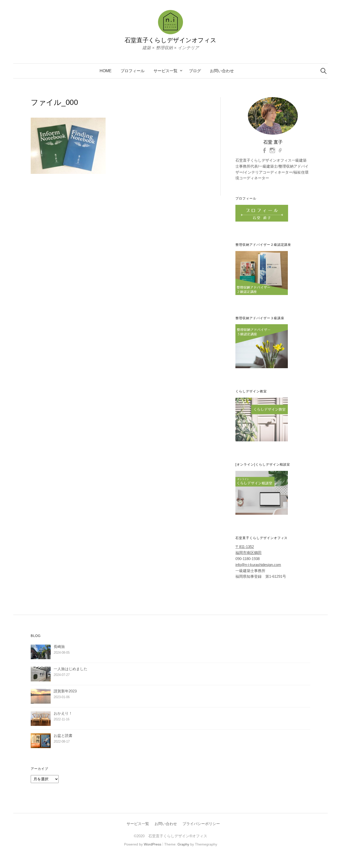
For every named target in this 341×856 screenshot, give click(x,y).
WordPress (152, 844)
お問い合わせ (222, 71)
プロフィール (133, 71)
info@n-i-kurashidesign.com (258, 565)
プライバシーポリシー (201, 824)
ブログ (195, 71)
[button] (68, 146)
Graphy (183, 844)
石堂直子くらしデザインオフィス (170, 40)
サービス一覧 (165, 71)
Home (106, 71)
